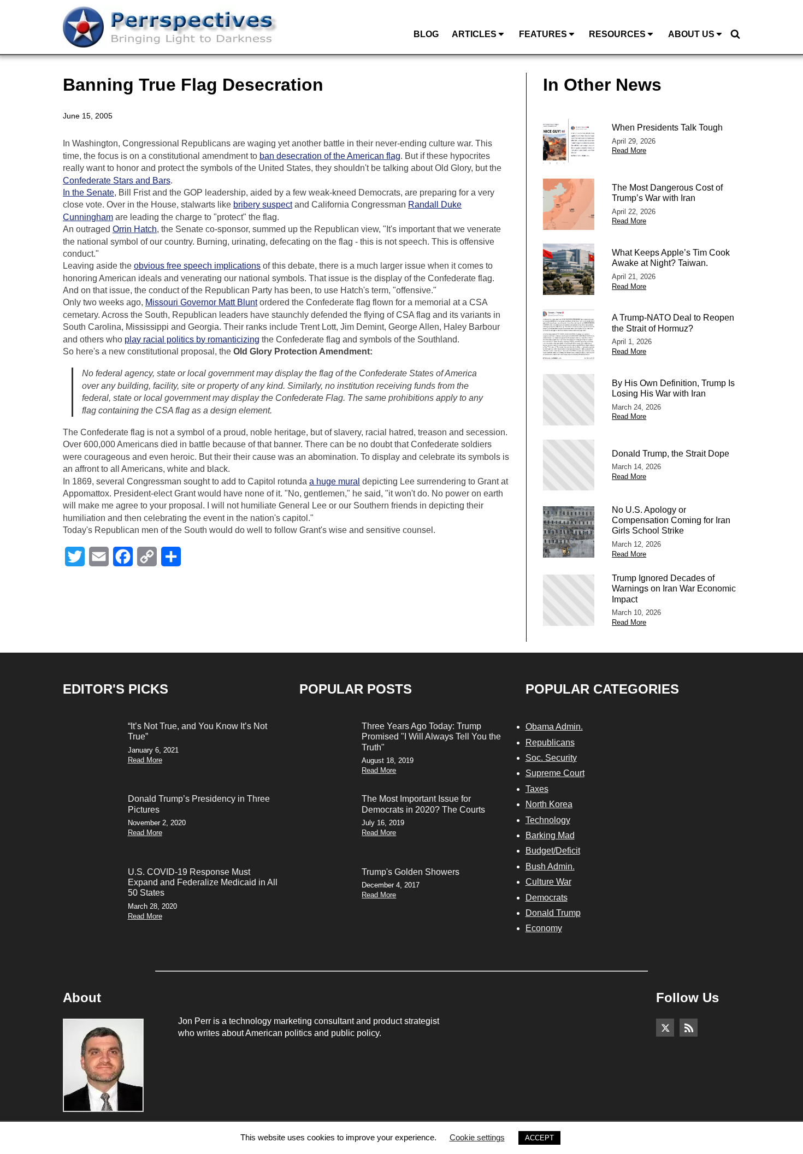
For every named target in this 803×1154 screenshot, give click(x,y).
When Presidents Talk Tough (667, 127)
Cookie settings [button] (477, 1137)
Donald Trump (553, 913)
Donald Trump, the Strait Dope (670, 453)
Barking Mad (550, 835)
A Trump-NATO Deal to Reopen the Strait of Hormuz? (673, 323)
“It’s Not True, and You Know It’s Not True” (197, 731)
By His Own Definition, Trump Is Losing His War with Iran (673, 388)
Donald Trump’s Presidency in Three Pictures (199, 804)
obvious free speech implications (197, 265)
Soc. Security (551, 757)
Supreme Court (555, 773)
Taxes (537, 789)
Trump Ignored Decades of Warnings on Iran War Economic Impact (674, 588)
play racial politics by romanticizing (192, 339)
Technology (548, 820)
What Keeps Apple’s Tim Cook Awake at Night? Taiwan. (671, 258)
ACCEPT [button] (539, 1138)
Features (543, 34)
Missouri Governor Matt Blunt (201, 302)
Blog (426, 34)
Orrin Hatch (135, 229)
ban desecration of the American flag (329, 156)
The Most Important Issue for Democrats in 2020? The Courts (423, 804)
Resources (617, 34)
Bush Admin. (550, 866)
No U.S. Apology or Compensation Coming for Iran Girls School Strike (671, 520)
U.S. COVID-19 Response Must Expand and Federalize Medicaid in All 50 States (202, 882)
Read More (629, 150)
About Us (691, 34)
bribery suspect (262, 204)
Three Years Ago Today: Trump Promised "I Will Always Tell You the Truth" (431, 736)
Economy (544, 928)
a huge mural (334, 481)
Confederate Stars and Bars (116, 180)
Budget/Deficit (553, 850)
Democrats (547, 897)
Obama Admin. (554, 726)
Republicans (550, 742)
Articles (474, 34)
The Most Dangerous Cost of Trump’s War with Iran (667, 193)
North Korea (549, 804)
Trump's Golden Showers (410, 872)
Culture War (548, 881)
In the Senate (88, 192)
